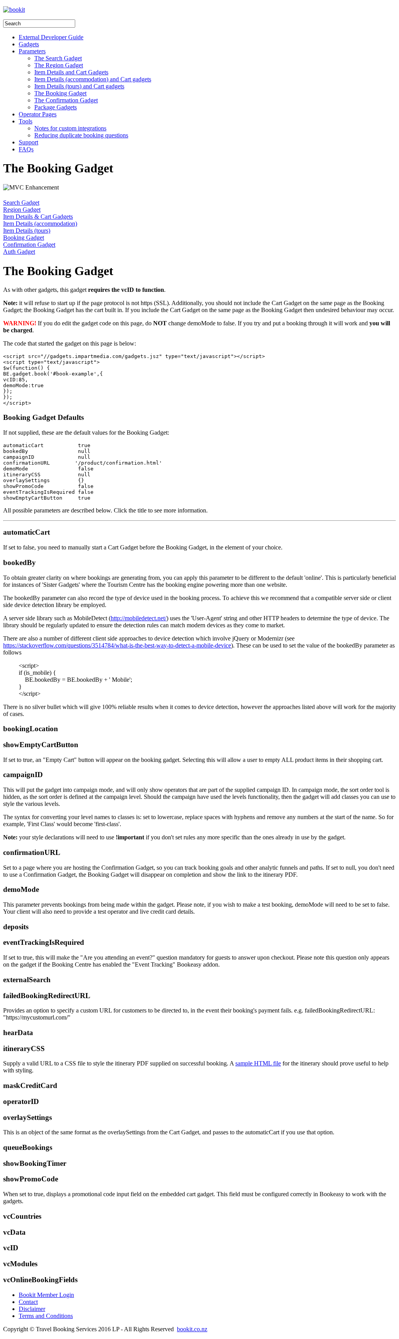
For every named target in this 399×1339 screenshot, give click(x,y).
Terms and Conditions (46, 1316)
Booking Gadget (23, 237)
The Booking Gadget (60, 93)
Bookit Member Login (46, 1295)
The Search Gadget (58, 58)
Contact (28, 1302)
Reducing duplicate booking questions (81, 135)
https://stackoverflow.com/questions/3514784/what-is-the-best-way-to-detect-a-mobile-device (117, 645)
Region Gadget (22, 209)
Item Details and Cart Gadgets (71, 72)
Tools (25, 121)
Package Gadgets (55, 107)
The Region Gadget (58, 65)
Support (28, 142)
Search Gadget (21, 202)
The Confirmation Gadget (66, 100)
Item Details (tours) (26, 230)
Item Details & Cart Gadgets (38, 216)
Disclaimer (32, 1309)
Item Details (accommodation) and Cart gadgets (92, 79)
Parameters (32, 51)
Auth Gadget (19, 251)
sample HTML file (258, 1063)
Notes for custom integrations (70, 128)
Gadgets (29, 44)
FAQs (26, 149)
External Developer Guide (51, 37)
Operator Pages (37, 114)
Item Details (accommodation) (40, 223)
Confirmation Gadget (29, 244)
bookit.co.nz (192, 1329)
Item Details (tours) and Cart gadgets (79, 86)
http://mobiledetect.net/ (138, 618)
